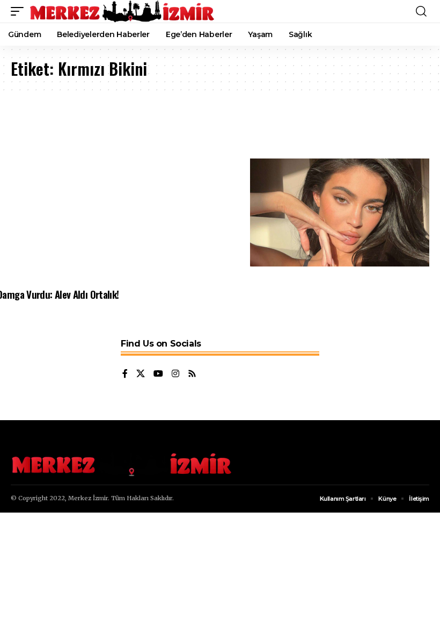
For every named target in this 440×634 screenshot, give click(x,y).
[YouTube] (158, 374)
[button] (20, 11)
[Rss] (192, 374)
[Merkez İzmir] (123, 11)
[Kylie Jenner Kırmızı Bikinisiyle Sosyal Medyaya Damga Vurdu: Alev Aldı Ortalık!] (340, 212)
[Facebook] (125, 374)
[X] (140, 374)
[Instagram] (175, 374)
